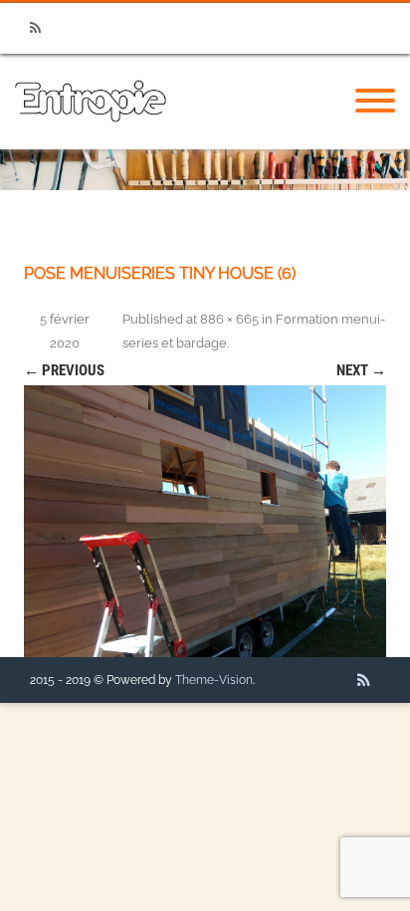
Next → (361, 370)
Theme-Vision (214, 680)
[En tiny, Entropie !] (90, 142)
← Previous (64, 370)
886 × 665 (229, 319)
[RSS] (35, 28)
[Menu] (375, 101)
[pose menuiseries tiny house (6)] (205, 521)
